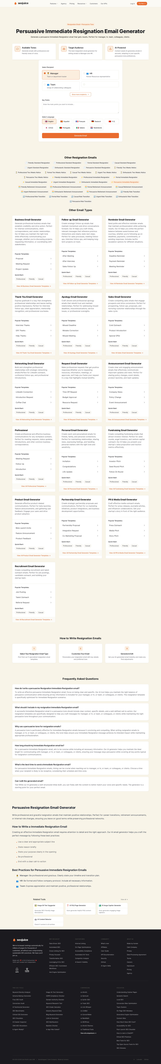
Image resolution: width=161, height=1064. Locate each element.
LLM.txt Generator (52, 1018)
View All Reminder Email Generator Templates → (127, 283)
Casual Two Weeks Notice (80, 172)
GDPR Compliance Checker (55, 996)
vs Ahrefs (83, 992)
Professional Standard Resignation (67, 163)
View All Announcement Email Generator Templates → (127, 419)
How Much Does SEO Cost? (126, 1022)
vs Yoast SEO (85, 1003)
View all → (124, 899)
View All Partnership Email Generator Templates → (80, 553)
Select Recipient (48, 67)
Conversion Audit (18, 1003)
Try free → (142, 3)
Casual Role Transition (80, 196)
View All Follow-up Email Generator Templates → (80, 283)
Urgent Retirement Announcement (34, 192)
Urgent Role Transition (103, 196)
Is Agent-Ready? (18, 1029)
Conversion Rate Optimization (127, 1003)
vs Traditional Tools (87, 1029)
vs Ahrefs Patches (86, 1026)
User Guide (105, 951)
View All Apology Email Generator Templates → (80, 353)
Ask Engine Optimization (57, 972)
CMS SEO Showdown (20, 1026)
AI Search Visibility (81, 962)
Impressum (130, 966)
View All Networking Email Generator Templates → (34, 419)
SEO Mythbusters (52, 1022)
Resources (81, 3)
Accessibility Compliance (83, 951)
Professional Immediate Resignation (95, 177)
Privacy (129, 951)
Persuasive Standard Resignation (97, 168)
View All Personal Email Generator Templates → (80, 489)
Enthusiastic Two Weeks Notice (133, 172)
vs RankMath (84, 1018)
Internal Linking (80, 943)
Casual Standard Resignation (124, 163)
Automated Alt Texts (82, 954)
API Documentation (107, 954)
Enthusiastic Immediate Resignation (93, 182)
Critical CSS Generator (20, 1014)
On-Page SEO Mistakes (125, 1011)
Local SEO (120, 999)
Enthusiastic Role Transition (127, 196)
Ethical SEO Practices (124, 1037)
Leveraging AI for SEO (56, 962)
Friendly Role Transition (130, 192)
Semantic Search (122, 996)
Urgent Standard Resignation (36, 168)
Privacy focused (54, 954)
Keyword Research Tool (54, 1003)
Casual (40, 279)
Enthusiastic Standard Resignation (66, 168)
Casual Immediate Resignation (35, 182)
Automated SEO (54, 947)
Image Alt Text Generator (54, 992)
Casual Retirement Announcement (129, 187)
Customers (94, 3)
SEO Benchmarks (18, 1011)
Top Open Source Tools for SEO (127, 1044)
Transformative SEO (56, 958)
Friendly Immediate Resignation (64, 177)
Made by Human (132, 943)
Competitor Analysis (82, 958)
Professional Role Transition (34, 196)
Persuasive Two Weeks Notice (36, 177)
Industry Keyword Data (54, 1011)
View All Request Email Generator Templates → (80, 419)
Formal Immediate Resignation (125, 177)
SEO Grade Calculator (53, 1007)
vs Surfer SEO (85, 999)
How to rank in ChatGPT (125, 1033)
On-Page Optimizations (83, 947)
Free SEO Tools (18, 988)
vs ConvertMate (85, 1014)
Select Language (48, 117)
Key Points (46, 100)
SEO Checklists (18, 1018)
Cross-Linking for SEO (56, 951)
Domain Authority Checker (55, 999)
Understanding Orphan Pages (127, 992)
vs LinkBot (84, 1011)
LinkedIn (139, 1059)
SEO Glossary (121, 1048)
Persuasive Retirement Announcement (102, 192)
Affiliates (104, 947)
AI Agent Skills (106, 966)
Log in (132, 3)
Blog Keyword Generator (54, 1014)
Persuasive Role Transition (80, 201)
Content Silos (121, 1018)
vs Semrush (84, 996)
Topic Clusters (121, 1007)
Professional (20, 279)
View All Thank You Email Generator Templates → (33, 353)
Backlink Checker (52, 1026)
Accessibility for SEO (124, 1026)
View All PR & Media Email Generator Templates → (127, 553)
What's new (105, 943)
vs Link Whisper (85, 1007)
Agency (63, 3)
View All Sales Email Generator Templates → (127, 353)
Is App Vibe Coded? (53, 1029)
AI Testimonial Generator (21, 1007)
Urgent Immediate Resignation (63, 182)
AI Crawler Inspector (20, 1022)
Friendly (32, 279)
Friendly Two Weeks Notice (125, 168)
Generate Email (80, 135)
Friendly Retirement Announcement (32, 187)
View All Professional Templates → (33, 486)
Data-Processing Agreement (136, 954)
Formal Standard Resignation (96, 163)
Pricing (72, 3)
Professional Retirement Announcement (65, 187)
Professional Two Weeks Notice (28, 172)
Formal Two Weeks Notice (55, 172)
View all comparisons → (88, 1033)
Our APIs (104, 3)
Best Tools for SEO (123, 1040)
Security (104, 958)
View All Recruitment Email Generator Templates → (34, 619)
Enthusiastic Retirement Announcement (67, 192)
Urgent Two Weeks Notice (105, 172)
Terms (129, 958)
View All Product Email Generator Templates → (33, 555)
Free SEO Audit (18, 999)
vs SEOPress (84, 1022)
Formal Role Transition (58, 196)
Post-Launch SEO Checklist (126, 1029)
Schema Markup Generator (22, 996)
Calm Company (132, 947)
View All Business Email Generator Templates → (34, 286)
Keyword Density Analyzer (21, 992)
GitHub (103, 962)
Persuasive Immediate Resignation (125, 182)
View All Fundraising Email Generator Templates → (127, 489)
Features (53, 3)
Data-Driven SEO (55, 943)
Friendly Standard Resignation (38, 163)
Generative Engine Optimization (127, 1014)
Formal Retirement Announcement (98, 187)
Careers (129, 962)
